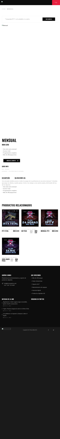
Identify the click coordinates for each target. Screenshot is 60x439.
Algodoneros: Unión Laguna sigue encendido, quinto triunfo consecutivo (15, 303)
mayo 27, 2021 (7, 305)
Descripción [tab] (6, 178)
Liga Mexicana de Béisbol (16, 171)
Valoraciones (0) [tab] (20, 178)
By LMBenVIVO (33, 330)
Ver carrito (49, 19)
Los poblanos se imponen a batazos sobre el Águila (15, 314)
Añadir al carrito (11, 160)
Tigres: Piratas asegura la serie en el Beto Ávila (16, 309)
